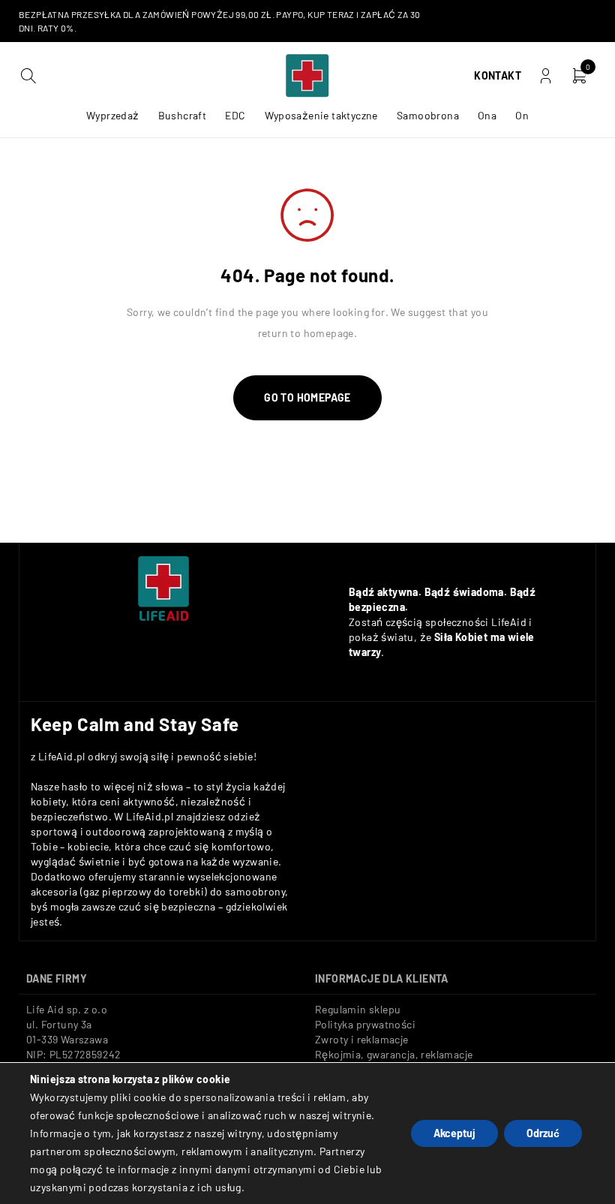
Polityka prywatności (365, 1024)
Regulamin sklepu (357, 1009)
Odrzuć (543, 1133)
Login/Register (545, 76)
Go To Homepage (307, 397)
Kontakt (497, 75)
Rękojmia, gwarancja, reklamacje (393, 1054)
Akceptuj (455, 1133)
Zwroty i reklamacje (362, 1039)
